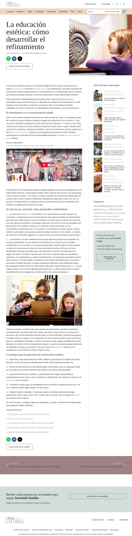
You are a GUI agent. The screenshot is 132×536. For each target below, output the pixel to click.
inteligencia (17, 89)
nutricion (106, 219)
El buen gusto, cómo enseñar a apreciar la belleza (28, 414)
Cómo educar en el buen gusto (20, 419)
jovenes (97, 216)
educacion (115, 91)
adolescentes (110, 108)
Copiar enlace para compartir (19, 66)
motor (110, 216)
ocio (114, 219)
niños (106, 91)
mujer (116, 216)
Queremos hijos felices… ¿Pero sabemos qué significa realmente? (115, 119)
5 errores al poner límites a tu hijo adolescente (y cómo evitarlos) (114, 138)
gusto (73, 266)
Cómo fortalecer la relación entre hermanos (114, 99)
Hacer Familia (118, 94)
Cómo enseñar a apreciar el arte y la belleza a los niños (31, 428)
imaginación (41, 89)
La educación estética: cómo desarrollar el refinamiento (31, 423)
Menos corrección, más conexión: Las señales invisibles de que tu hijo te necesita (114, 188)
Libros (104, 216)
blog (103, 209)
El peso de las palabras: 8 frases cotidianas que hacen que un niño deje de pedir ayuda (114, 168)
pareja (107, 144)
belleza (77, 395)
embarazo (99, 213)
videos (117, 222)
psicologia (109, 114)
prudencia (59, 347)
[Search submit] (123, 11)
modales (9, 380)
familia (107, 94)
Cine (107, 210)
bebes (97, 209)
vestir (28, 214)
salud (109, 222)
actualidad (100, 206)
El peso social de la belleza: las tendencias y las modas (30, 146)
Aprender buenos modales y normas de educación (28, 432)
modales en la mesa (20, 132)
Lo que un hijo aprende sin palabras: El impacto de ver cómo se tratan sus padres (114, 153)
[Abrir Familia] (24, 11)
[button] (8, 58)
